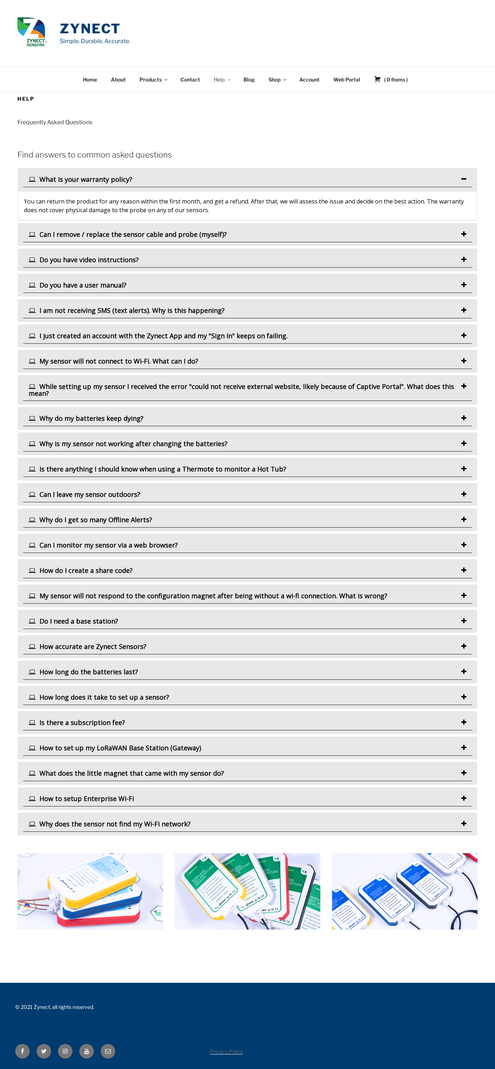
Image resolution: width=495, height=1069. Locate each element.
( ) (395, 79)
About (118, 79)
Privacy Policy (226, 1051)
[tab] (247, 179)
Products (151, 79)
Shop (274, 79)
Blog (249, 79)
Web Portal (346, 79)
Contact (190, 79)
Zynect (90, 29)
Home (90, 79)
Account (309, 79)
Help (219, 79)
